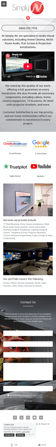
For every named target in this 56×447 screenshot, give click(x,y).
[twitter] (21, 418)
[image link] (28, 7)
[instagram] (28, 418)
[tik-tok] (41, 418)
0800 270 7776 (28, 28)
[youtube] (34, 418)
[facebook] (15, 418)
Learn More (26, 432)
